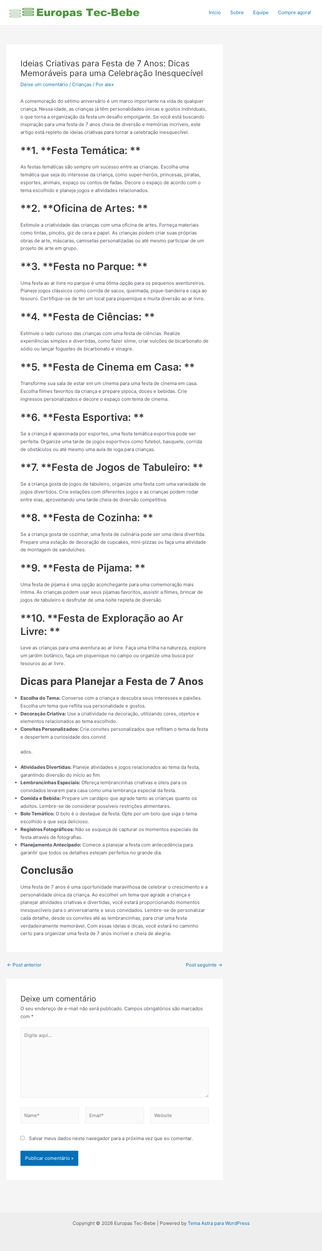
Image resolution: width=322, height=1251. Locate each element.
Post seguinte (204, 964)
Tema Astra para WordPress (219, 1223)
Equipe (261, 12)
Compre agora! (294, 12)
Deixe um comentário (44, 84)
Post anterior (24, 964)
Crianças (82, 84)
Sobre (237, 12)
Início (215, 12)
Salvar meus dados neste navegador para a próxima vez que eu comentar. (111, 1138)
